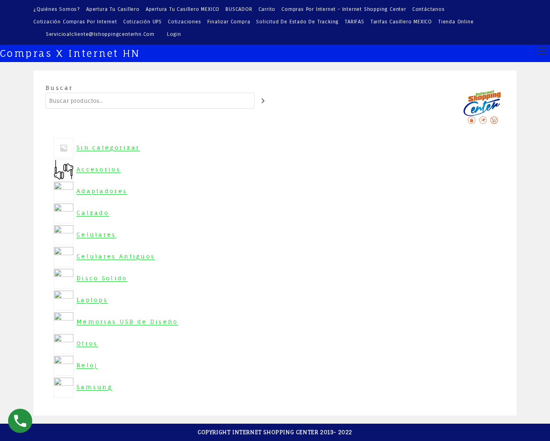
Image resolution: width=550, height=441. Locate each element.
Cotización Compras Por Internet (75, 22)
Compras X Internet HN (70, 53)
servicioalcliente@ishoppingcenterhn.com (100, 34)
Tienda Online (455, 22)
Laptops (93, 299)
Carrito (267, 9)
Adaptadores (102, 190)
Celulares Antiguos (116, 256)
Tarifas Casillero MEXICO (401, 22)
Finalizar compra (228, 22)
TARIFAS (354, 22)
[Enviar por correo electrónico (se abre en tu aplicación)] (512, 22)
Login (174, 34)
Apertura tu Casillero (113, 9)
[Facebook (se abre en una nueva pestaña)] (491, 22)
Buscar (59, 87)
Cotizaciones (184, 22)
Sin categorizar (109, 147)
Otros (88, 343)
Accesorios (99, 169)
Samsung (95, 386)
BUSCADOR (238, 9)
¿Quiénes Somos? (56, 9)
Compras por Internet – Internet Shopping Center (343, 9)
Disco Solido (103, 278)
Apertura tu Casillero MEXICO (182, 9)
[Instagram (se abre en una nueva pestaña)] (502, 22)
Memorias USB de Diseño (128, 321)
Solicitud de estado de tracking (297, 22)
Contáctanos (428, 9)
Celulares (97, 234)
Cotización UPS (142, 22)
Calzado (93, 212)
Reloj (88, 365)
